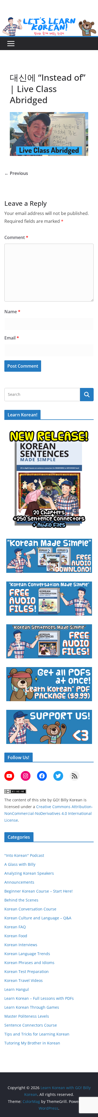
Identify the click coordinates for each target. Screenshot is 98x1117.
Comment (16, 237)
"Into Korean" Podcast (24, 855)
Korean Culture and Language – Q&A (37, 917)
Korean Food (15, 935)
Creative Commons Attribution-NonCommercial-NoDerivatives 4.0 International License (48, 813)
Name (12, 312)
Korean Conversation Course (30, 909)
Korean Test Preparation (26, 971)
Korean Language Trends (27, 953)
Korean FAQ (15, 926)
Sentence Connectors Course (30, 1025)
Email (11, 338)
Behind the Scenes (21, 900)
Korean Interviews (20, 944)
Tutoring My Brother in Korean (32, 1043)
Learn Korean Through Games (31, 1007)
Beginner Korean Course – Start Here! (38, 891)
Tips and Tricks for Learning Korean (36, 1034)
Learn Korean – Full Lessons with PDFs (39, 998)
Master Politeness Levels (26, 1016)
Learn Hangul (16, 989)
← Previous (16, 173)
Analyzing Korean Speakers (29, 873)
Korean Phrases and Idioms (29, 962)
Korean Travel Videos (23, 980)
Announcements (19, 882)
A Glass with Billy (19, 864)
